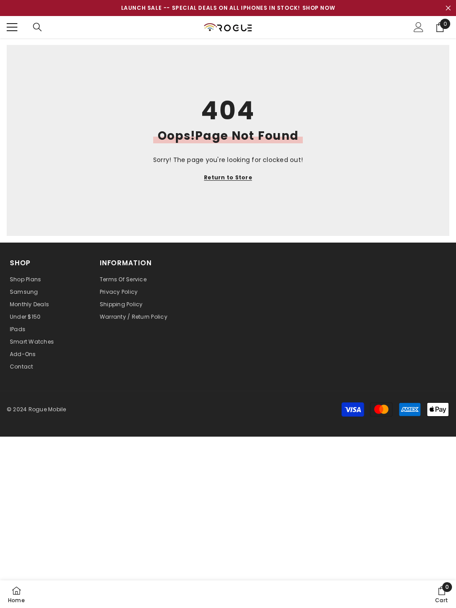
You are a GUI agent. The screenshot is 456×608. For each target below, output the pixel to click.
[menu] (12, 27)
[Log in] (418, 27)
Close (448, 8)
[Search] (37, 27)
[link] (441, 594)
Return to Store (228, 177)
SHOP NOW (318, 8)
